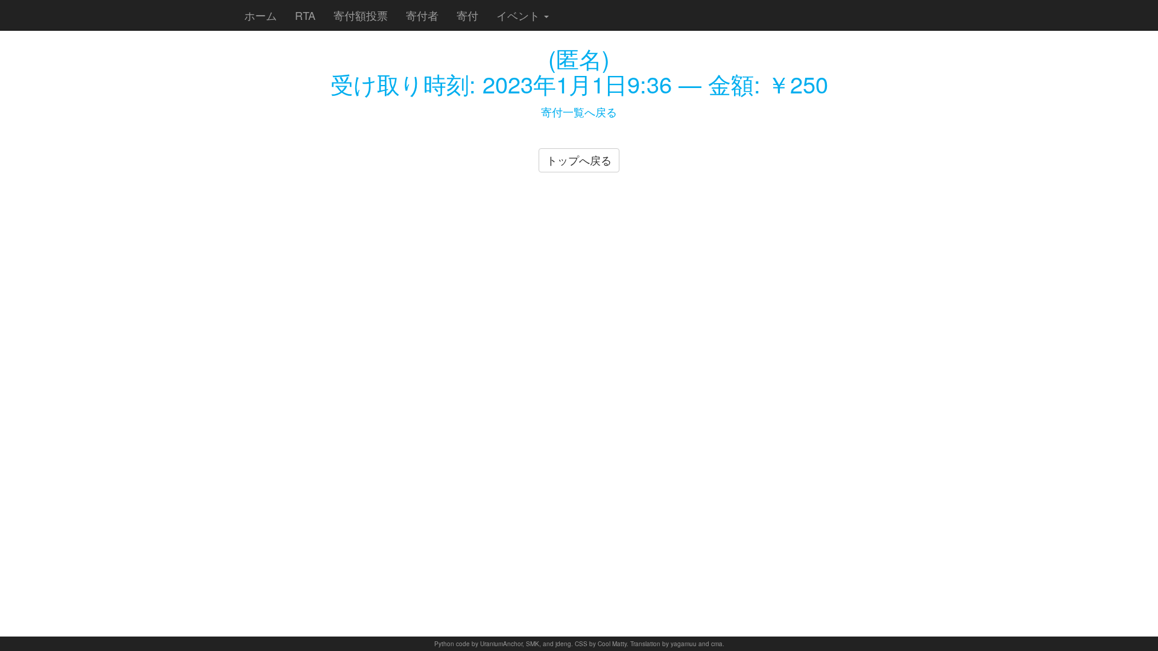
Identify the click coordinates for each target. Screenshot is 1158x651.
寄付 (467, 15)
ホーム (260, 15)
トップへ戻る (579, 160)
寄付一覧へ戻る (579, 111)
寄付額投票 (361, 15)
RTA (305, 15)
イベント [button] (519, 15)
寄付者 (422, 15)
